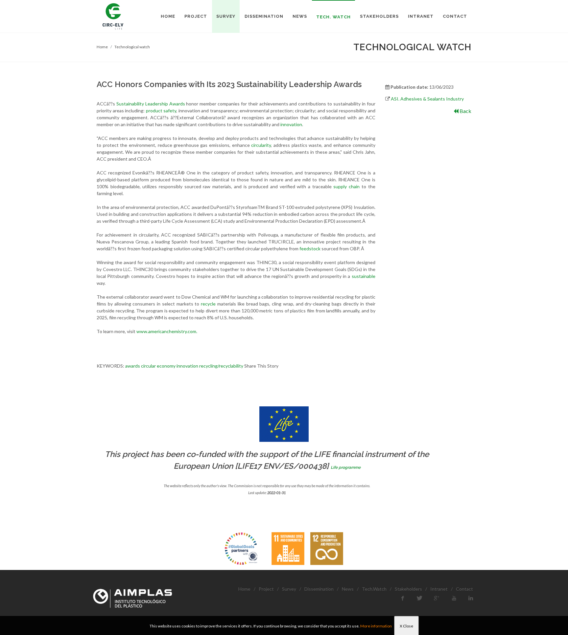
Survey (289, 589)
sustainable (363, 276)
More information (376, 626)
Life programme (346, 467)
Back (465, 111)
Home (102, 46)
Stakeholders (408, 589)
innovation (291, 124)
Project (266, 589)
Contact (464, 589)
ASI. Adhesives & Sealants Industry (427, 99)
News (348, 589)
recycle (208, 303)
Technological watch (132, 46)
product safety (161, 110)
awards (132, 366)
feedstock (310, 248)
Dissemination (319, 589)
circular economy (158, 366)
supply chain (346, 186)
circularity (261, 145)
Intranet (439, 589)
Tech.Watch (374, 589)
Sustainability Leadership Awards (150, 103)
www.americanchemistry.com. (166, 331)
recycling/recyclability (221, 366)
